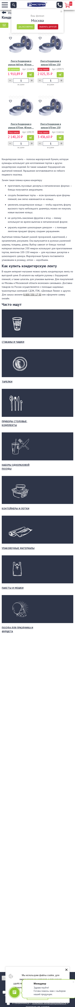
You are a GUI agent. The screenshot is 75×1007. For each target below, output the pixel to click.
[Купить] (30, 74)
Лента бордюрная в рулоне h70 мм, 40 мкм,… (21, 126)
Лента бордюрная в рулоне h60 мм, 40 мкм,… (21, 63)
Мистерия (37, 4)
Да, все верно (25, 26)
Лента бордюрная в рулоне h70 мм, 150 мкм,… (50, 126)
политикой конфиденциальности (49, 1003)
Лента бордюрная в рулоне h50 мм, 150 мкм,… (50, 63)
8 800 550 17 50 (32, 294)
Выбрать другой (48, 26)
